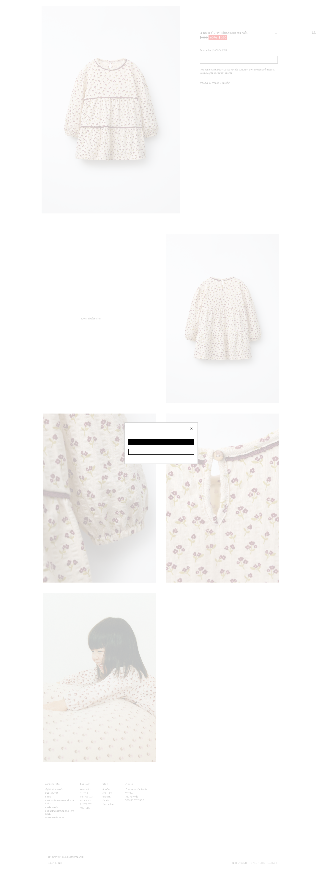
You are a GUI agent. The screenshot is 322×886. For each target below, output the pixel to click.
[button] (161, 442)
